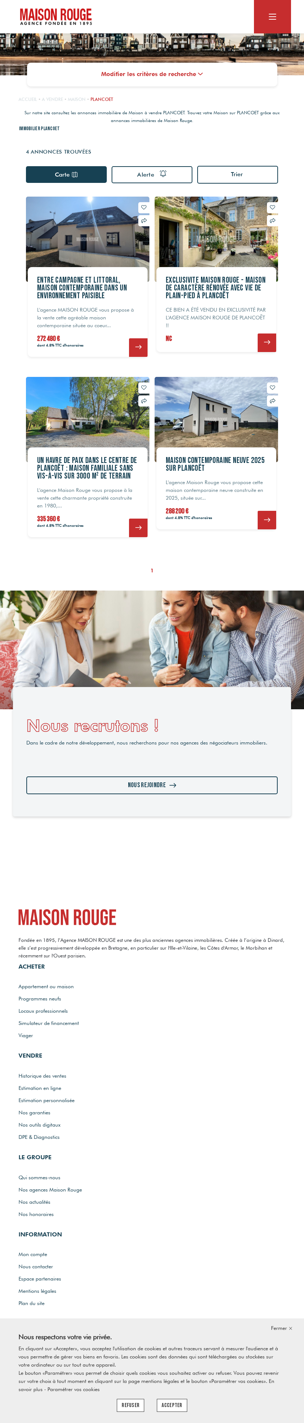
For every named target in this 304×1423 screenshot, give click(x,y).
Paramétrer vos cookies (73, 1389)
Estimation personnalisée (47, 1100)
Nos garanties (34, 1112)
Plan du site (31, 1303)
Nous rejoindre (147, 785)
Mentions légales (37, 1291)
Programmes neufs (40, 999)
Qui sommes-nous (39, 1177)
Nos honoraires (36, 1214)
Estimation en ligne (40, 1088)
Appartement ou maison (46, 986)
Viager (26, 1035)
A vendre (52, 99)
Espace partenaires (40, 1279)
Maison (77, 99)
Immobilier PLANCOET (39, 128)
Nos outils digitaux (39, 1125)
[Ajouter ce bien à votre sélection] (143, 207)
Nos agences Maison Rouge (50, 1190)
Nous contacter (36, 1266)
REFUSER (130, 1405)
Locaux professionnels (43, 1011)
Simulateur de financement (49, 1023)
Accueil (28, 99)
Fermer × (282, 1328)
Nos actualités (34, 1202)
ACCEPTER (172, 1405)
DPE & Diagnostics (39, 1137)
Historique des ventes (42, 1076)
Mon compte (33, 1254)
